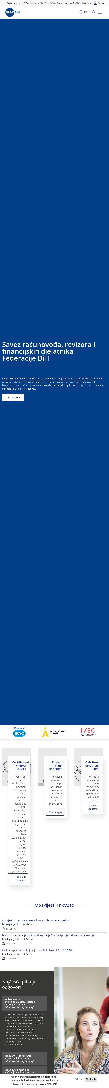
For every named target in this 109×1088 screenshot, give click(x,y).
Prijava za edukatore (93, 807)
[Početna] (12, 12)
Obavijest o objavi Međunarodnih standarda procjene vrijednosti (36, 920)
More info (52, 1083)
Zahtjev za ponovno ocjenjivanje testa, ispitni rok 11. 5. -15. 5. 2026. (37, 950)
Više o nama (13, 397)
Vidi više (86, 2)
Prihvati (79, 1079)
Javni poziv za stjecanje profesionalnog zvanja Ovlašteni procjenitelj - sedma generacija (48, 935)
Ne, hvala (91, 1079)
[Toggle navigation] (100, 12)
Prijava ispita (55, 812)
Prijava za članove (21, 878)
